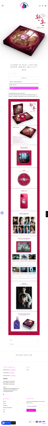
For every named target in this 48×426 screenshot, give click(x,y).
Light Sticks (5, 405)
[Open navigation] (2, 5)
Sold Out (24, 78)
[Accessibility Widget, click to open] (2, 213)
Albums (4, 401)
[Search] (42, 5)
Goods (4, 403)
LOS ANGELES (13, 369)
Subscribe (31, 410)
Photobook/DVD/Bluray (7, 407)
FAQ (11, 340)
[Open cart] (45, 5)
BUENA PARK (11, 372)
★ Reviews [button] (47, 214)
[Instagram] (3, 394)
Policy (12, 344)
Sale (4, 409)
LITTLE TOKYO (12, 375)
